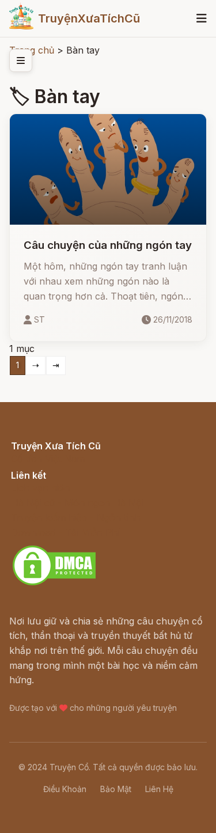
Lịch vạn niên (40, 488)
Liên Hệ (159, 789)
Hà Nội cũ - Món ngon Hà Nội (77, 503)
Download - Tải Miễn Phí (65, 532)
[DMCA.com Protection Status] (54, 583)
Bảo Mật (115, 789)
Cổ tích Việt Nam (48, 458)
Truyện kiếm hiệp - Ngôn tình (76, 517)
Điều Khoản (64, 789)
